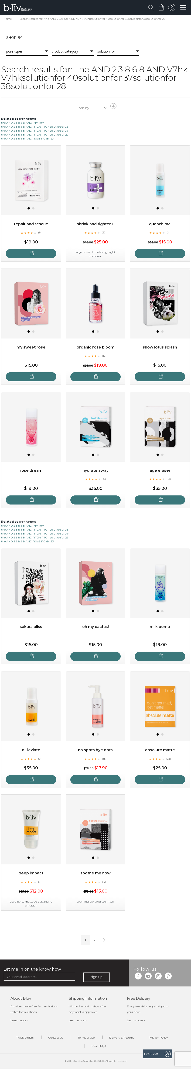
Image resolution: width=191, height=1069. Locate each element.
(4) (104, 881)
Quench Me (160, 224)
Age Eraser (160, 470)
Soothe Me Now (95, 873)
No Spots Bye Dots (95, 750)
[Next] (103, 940)
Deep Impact (31, 873)
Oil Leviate (31, 750)
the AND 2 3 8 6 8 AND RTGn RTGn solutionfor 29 (34, 134)
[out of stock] (31, 253)
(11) (169, 232)
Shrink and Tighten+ (95, 224)
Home (7, 18)
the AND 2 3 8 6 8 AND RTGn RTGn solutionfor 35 (34, 126)
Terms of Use (86, 1037)
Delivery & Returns (121, 1037)
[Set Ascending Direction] (112, 107)
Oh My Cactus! (95, 626)
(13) (169, 479)
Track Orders (25, 1037)
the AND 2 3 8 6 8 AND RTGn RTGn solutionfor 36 (34, 130)
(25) (168, 758)
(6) (104, 479)
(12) (104, 355)
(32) (104, 232)
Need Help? (99, 1046)
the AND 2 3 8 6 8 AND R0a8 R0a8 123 (27, 138)
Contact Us (55, 1037)
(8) (39, 232)
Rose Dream (31, 470)
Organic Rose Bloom (95, 347)
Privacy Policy (158, 1037)
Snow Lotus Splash (160, 347)
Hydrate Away (95, 470)
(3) (39, 758)
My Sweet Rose (31, 347)
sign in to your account (171, 8)
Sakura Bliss (31, 626)
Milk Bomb (160, 626)
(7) (39, 881)
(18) (104, 758)
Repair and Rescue (31, 224)
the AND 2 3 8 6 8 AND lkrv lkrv (22, 122)
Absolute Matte (160, 750)
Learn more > (19, 1020)
